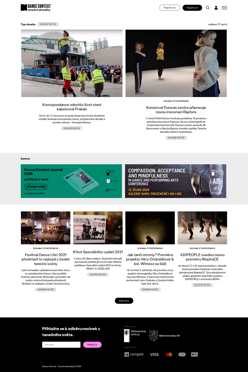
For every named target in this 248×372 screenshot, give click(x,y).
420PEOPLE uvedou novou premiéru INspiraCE (202, 256)
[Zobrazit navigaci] (224, 8)
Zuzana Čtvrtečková (176, 101)
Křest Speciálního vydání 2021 (98, 251)
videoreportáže (47, 24)
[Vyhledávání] (208, 8)
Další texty (124, 300)
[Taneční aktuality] (36, 7)
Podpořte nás (170, 7)
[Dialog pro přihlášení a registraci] (216, 8)
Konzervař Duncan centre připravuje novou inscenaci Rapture (176, 109)
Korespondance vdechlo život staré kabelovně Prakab (71, 106)
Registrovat (192, 7)
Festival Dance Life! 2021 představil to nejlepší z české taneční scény (46, 259)
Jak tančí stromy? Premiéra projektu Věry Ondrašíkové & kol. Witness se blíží (150, 259)
